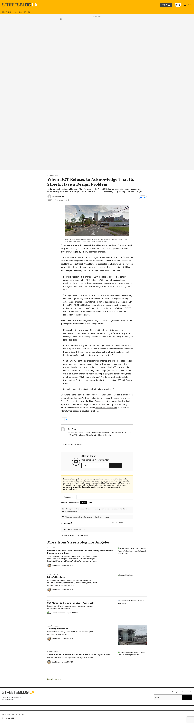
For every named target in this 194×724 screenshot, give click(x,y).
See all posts (53, 679)
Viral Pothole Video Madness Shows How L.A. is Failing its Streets (79, 654)
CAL (20, 12)
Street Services (52, 651)
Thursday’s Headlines (57, 628)
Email (84, 465)
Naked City (104, 241)
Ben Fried (59, 196)
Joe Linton (56, 565)
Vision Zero (51, 548)
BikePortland (124, 401)
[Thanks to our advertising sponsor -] (97, 93)
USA (15, 12)
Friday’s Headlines (56, 577)
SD (29, 12)
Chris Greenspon (58, 613)
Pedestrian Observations (106, 407)
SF (25, 12)
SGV (48, 600)
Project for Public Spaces (102, 395)
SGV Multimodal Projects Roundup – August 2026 (70, 603)
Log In (164, 5)
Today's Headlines (53, 574)
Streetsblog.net (53, 175)
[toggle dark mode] (178, 5)
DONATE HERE (6, 12)
